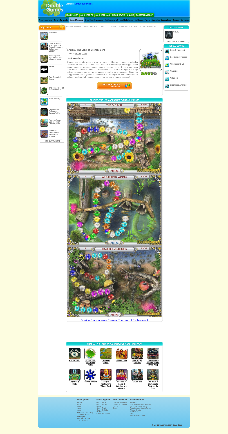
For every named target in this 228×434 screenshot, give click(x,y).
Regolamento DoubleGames (140, 408)
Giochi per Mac (102, 15)
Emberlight (81, 417)
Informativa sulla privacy (139, 406)
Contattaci (134, 412)
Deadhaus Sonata (83, 415)
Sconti (115, 406)
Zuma (84, 54)
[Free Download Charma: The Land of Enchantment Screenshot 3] (114, 281)
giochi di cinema (126, 20)
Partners (133, 402)
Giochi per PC (86, 15)
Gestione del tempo (181, 20)
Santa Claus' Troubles (84, 4)
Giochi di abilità (102, 410)
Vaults (79, 410)
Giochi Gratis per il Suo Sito (140, 404)
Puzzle (147, 20)
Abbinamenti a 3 (111, 20)
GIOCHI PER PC (91, 26)
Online (130, 15)
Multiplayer (72, 15)
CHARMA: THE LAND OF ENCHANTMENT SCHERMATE (114, 100)
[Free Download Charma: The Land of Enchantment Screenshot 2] (114, 209)
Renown (80, 402)
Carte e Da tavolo (61, 20)
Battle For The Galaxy (85, 412)
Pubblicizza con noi (137, 415)
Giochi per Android (178, 85)
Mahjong (173, 71)
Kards (79, 408)
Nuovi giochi (83, 399)
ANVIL (79, 406)
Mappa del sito (135, 410)
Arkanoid (174, 78)
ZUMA (113, 26)
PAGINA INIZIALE (73, 26)
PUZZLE (104, 26)
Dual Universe (82, 421)
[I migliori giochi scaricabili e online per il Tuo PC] (52, 8)
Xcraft (79, 404)
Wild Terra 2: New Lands (83, 419)
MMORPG (100, 412)
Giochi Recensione (120, 402)
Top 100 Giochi (52, 140)
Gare (115, 408)
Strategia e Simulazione (161, 20)
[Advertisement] (114, 37)
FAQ (132, 414)
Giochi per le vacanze (94, 20)
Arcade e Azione (45, 20)
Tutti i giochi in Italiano (176, 41)
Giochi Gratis (118, 15)
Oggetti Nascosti (144, 15)
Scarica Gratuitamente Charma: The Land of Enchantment (114, 320)
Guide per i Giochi (120, 404)
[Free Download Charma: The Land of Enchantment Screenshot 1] (114, 138)
